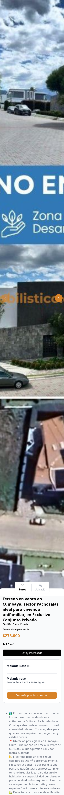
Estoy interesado (32, 653)
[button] (5, 298)
